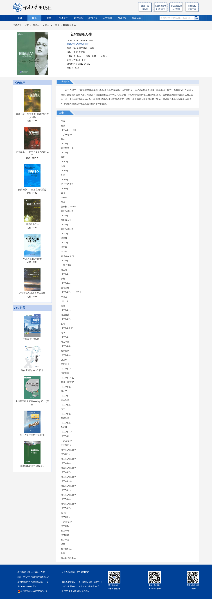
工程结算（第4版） (32, 339)
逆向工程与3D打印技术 (32, 370)
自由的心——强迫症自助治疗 (32, 189)
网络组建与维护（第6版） (32, 466)
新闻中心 (92, 18)
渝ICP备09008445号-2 (27, 586)
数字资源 (78, 18)
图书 (34, 18)
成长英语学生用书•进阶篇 (32, 435)
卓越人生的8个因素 (32, 259)
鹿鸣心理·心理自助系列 (78, 44)
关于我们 (107, 18)
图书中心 (37, 25)
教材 (49, 18)
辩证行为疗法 (32, 224)
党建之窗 (136, 18)
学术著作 (63, 18)
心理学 (56, 25)
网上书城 (122, 18)
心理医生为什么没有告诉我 (32, 293)
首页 (20, 18)
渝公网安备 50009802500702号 (34, 591)
